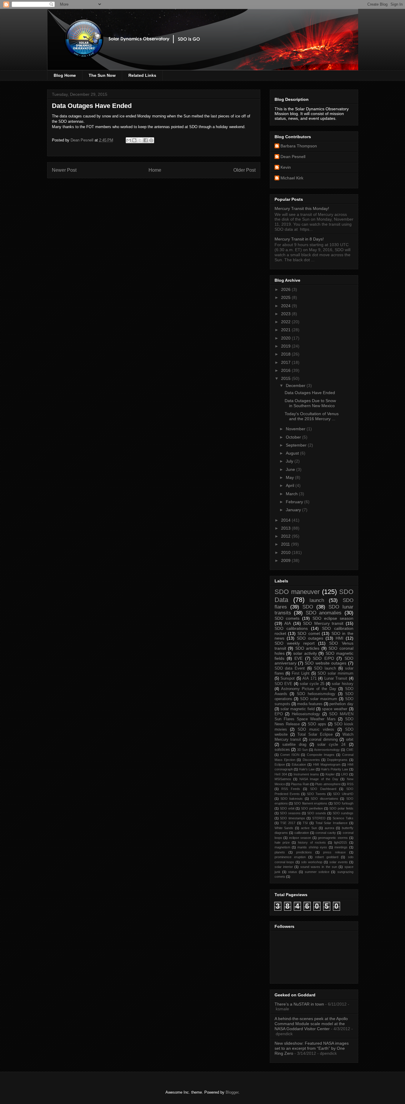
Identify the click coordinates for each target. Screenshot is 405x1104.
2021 (286, 329)
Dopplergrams (337, 760)
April (290, 485)
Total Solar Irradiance (331, 823)
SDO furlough (343, 803)
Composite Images (321, 754)
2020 (286, 338)
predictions (304, 852)
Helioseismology (306, 714)
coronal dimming (323, 739)
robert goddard (326, 857)
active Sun (309, 828)
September (297, 445)
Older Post (244, 170)
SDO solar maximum (318, 699)
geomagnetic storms (333, 837)
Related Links (142, 75)
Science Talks (343, 818)
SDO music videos (316, 729)
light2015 (340, 842)
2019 (286, 346)
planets (280, 852)
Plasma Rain (300, 784)
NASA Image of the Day (318, 779)
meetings (340, 847)
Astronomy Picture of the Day (308, 689)
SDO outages (310, 638)
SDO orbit (287, 808)
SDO (307, 607)
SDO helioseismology (316, 694)
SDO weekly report (295, 643)
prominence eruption (290, 857)
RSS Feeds (290, 789)
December (296, 385)
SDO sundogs (343, 813)
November (296, 428)
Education (299, 764)
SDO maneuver (297, 591)
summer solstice (317, 872)
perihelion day (341, 704)
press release (334, 852)
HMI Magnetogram (326, 764)
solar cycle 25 (312, 684)
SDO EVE (283, 684)
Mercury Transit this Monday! (302, 208)
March (292, 493)
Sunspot (287, 678)
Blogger (232, 1092)
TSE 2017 (287, 823)
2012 (286, 536)
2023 (286, 313)
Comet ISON (289, 754)
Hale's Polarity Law (334, 769)
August (293, 453)
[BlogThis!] (134, 140)
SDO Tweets (316, 794)
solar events (338, 862)
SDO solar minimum (335, 673)
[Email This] (129, 140)
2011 (286, 544)
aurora (329, 828)
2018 (286, 354)
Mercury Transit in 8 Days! (299, 239)
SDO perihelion (312, 808)
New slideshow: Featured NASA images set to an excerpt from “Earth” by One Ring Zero (312, 1048)
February (295, 501)
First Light (301, 673)
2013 (286, 528)
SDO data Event (290, 668)
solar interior (284, 867)
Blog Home (65, 75)
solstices (282, 750)
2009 (286, 560)
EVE (298, 658)
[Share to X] (140, 140)
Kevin (285, 167)
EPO (279, 714)
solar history (342, 684)
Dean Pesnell (292, 156)
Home (155, 170)
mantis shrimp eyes (312, 847)
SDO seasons (290, 813)
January (294, 509)
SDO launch (325, 668)
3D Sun (302, 749)
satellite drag (294, 745)
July (290, 461)
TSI (305, 823)
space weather (334, 709)
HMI (339, 638)
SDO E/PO (323, 658)
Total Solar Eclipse (315, 734)
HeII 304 (281, 774)
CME (349, 749)
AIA (287, 623)
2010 (286, 552)
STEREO (319, 818)
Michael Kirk (291, 178)
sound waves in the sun (318, 867)
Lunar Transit (335, 678)
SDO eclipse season (332, 618)
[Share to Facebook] (146, 140)
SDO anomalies (324, 613)
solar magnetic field (297, 709)
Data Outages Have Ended (310, 392)
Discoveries (311, 760)
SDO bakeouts (291, 798)
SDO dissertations (324, 798)
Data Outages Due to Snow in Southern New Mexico (310, 403)
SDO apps (317, 724)
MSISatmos (283, 779)
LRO (344, 774)
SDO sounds (316, 813)
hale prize (282, 842)
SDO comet (308, 633)
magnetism (282, 847)
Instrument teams (306, 774)
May (290, 477)
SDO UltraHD (343, 794)
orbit (349, 739)
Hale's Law (307, 769)
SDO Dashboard (323, 789)
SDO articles (307, 648)
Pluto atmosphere (327, 784)
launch (317, 600)
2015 (286, 378)
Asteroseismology (327, 749)
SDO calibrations (291, 628)
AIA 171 (309, 678)
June (291, 469)
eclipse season (300, 837)
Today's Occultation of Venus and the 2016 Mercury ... (312, 416)
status (292, 872)
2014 (286, 520)
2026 (286, 289)
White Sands (284, 828)
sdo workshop (311, 862)
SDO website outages (325, 663)
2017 (286, 362)
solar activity (305, 653)
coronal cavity (325, 832)
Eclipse (280, 764)
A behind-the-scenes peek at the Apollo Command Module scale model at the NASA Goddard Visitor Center (311, 1023)
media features (310, 704)
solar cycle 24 (331, 745)
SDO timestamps (292, 818)
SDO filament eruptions (310, 803)
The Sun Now (102, 75)
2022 (286, 321)
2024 (286, 305)
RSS (350, 784)
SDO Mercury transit (323, 623)
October (294, 437)
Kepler (330, 774)
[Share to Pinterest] (151, 140)
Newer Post (64, 170)
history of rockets (312, 842)
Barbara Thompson (298, 146)
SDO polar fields (341, 808)
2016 (286, 370)
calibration (301, 832)
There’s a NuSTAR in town (299, 1004)
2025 (286, 297)
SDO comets (287, 618)
